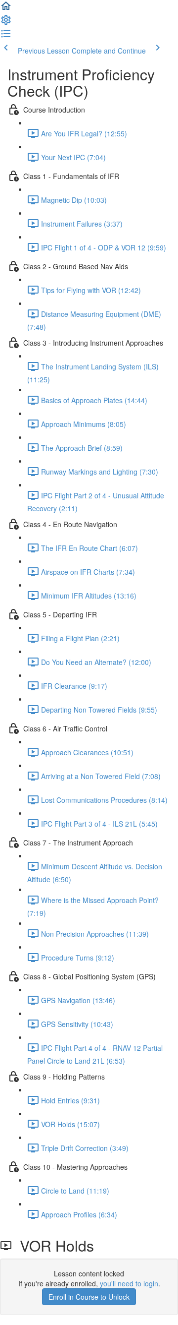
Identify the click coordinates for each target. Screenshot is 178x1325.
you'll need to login (129, 1283)
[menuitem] (6, 23)
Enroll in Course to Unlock (89, 1297)
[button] (6, 9)
